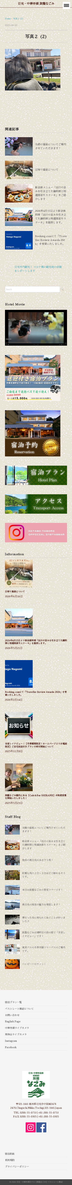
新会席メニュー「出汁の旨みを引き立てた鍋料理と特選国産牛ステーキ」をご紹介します (43, 845)
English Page (12, 1021)
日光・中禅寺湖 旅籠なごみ (36, 3)
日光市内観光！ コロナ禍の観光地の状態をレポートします (38, 269)
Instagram (11, 1041)
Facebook (10, 1047)
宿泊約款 (10, 1154)
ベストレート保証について (19, 1009)
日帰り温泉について (46, 169)
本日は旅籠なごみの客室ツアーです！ (42, 890)
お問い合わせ (12, 1015)
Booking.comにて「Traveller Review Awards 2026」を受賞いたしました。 (51, 240)
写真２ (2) (18, 19)
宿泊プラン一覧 (13, 1002)
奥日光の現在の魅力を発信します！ (41, 904)
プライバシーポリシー (17, 1166)
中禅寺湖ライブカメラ (17, 1028)
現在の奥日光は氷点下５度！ (37, 860)
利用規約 (10, 1160)
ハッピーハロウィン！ (34, 964)
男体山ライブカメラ (16, 1034)
